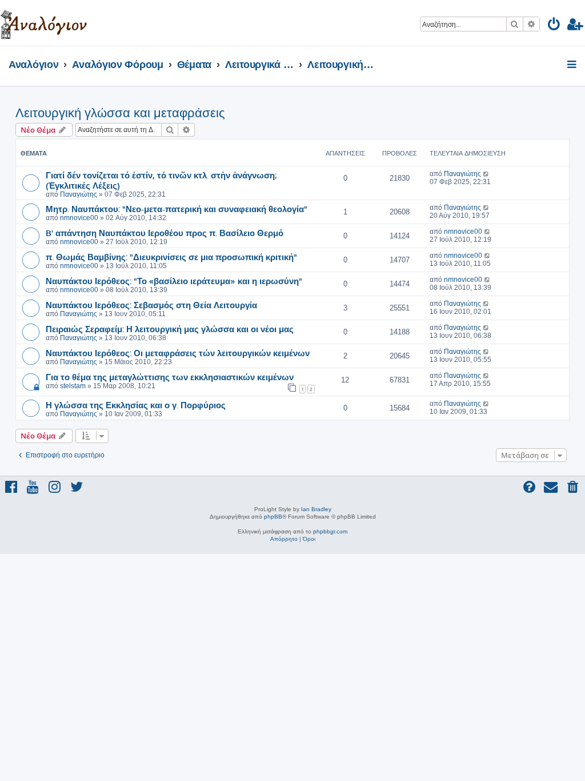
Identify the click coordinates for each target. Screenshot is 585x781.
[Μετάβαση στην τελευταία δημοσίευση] (486, 174)
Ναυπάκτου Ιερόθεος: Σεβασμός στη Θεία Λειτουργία (151, 305)
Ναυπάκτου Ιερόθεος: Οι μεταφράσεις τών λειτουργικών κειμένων (178, 353)
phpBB (273, 516)
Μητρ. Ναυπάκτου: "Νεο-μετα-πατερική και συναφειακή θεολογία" (176, 209)
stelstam (73, 386)
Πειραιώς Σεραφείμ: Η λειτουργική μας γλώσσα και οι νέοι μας (170, 329)
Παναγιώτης (78, 194)
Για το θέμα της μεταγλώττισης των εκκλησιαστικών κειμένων (170, 377)
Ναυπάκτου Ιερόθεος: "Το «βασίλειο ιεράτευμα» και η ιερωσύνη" (174, 281)
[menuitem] (554, 26)
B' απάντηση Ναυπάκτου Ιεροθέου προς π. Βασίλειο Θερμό (164, 233)
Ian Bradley (316, 509)
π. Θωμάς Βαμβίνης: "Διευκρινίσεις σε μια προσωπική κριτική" (171, 257)
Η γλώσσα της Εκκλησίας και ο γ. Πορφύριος (136, 405)
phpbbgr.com (330, 531)
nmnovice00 (79, 218)
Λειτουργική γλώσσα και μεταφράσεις (120, 113)
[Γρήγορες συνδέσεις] (572, 65)
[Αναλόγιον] (43, 23)
